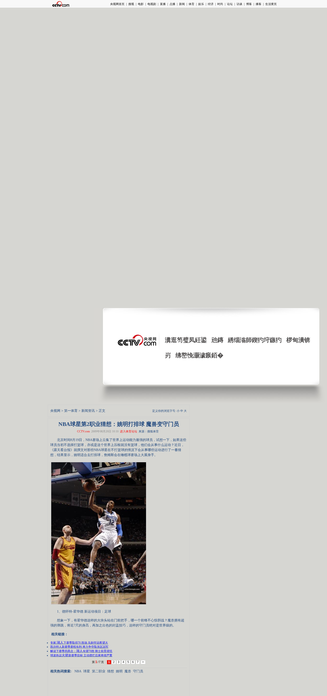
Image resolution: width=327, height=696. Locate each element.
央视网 (55, 411)
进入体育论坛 (128, 431)
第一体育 (71, 411)
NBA (77, 671)
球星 (86, 671)
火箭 (65, 655)
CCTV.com (83, 431)
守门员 (138, 671)
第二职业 (98, 671)
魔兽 (127, 671)
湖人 (60, 642)
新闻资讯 (88, 411)
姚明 (119, 671)
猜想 (110, 671)
